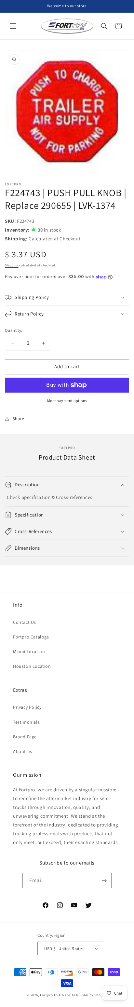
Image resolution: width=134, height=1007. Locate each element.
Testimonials (26, 722)
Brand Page (25, 737)
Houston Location (32, 666)
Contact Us (24, 622)
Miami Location (29, 651)
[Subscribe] (104, 880)
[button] (13, 26)
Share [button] (18, 419)
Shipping (12, 265)
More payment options (67, 400)
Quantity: (13, 330)
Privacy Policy (27, 707)
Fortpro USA (50, 995)
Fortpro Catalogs (31, 637)
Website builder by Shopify (84, 995)
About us (22, 751)
